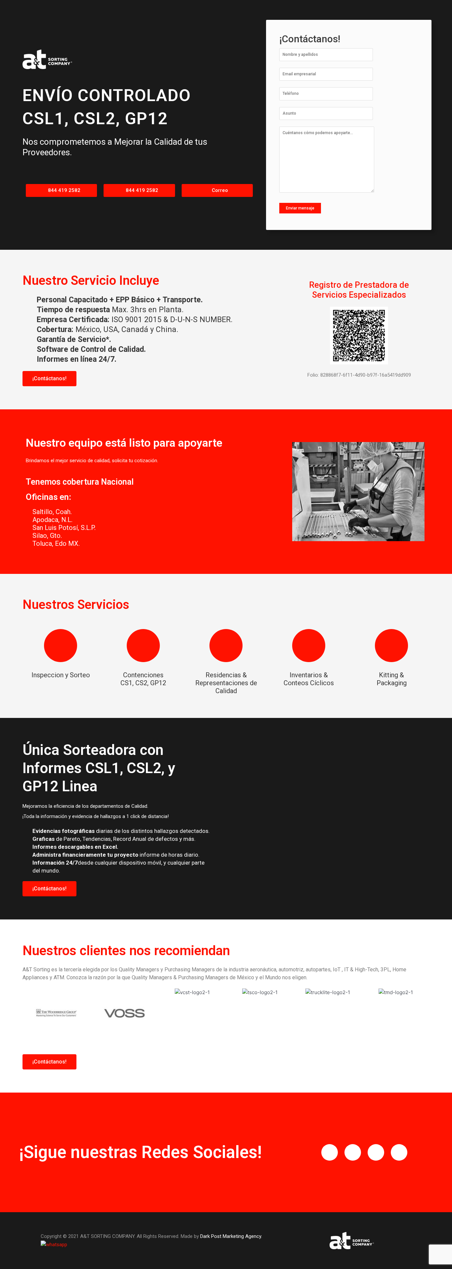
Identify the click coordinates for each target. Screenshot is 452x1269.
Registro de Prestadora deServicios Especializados (359, 290)
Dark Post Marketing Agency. (231, 1236)
